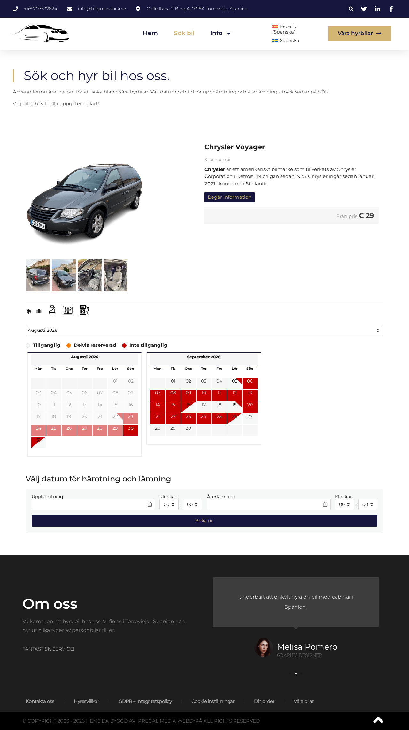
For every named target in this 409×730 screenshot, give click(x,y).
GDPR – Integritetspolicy (145, 701)
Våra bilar (303, 701)
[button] (351, 9)
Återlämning (221, 497)
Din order (264, 701)
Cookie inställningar (213, 701)
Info (216, 33)
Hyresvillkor (86, 701)
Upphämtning (47, 497)
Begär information (229, 197)
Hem (150, 33)
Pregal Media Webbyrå (170, 721)
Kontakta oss (40, 701)
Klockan (168, 497)
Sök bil (184, 33)
